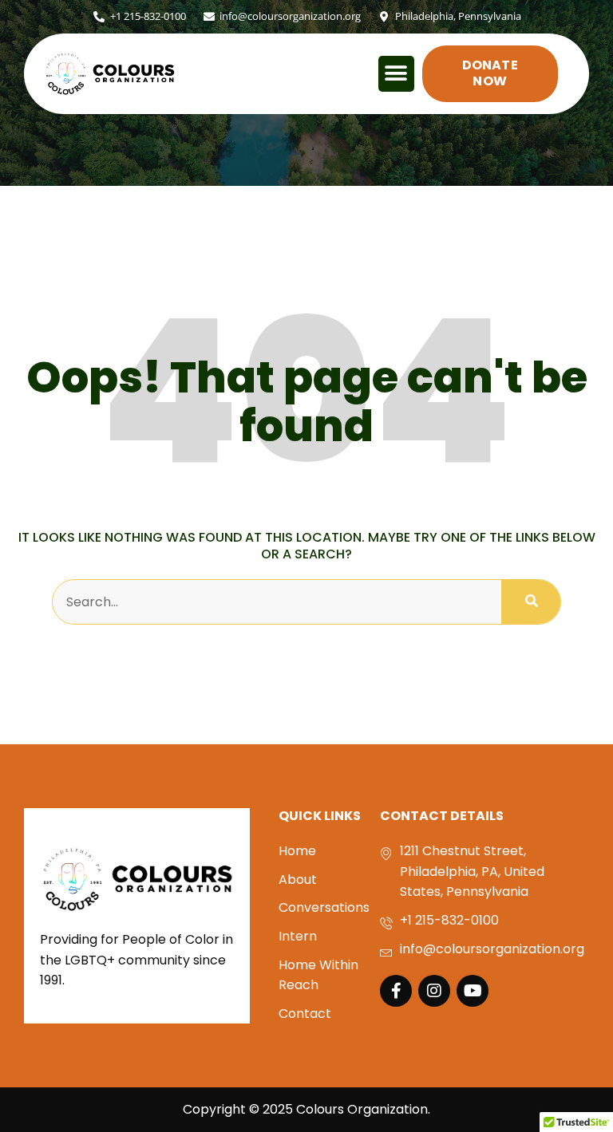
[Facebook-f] (396, 991)
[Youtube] (472, 991)
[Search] (530, 602)
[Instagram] (434, 991)
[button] (396, 74)
